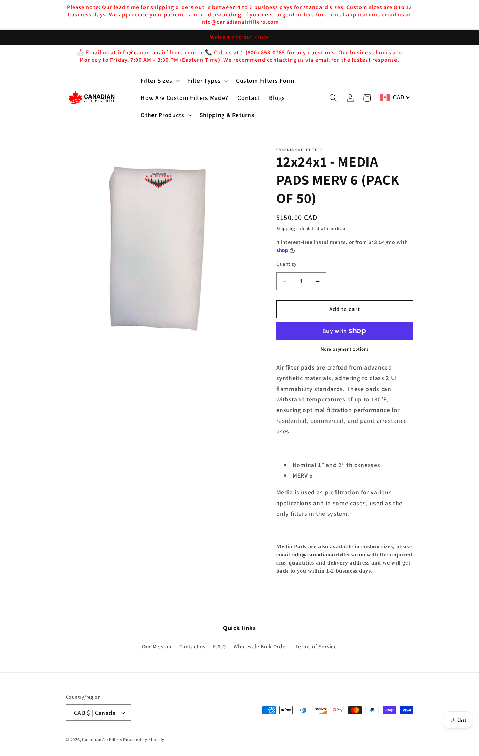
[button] (159, 80)
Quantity (286, 264)
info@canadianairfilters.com (328, 555)
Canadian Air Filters (102, 739)
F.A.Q (219, 646)
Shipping (285, 229)
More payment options (345, 349)
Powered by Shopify (143, 739)
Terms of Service (316, 646)
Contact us (192, 646)
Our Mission (156, 646)
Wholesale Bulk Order (261, 646)
